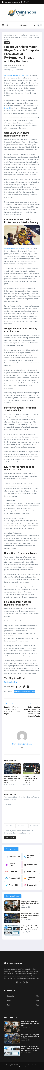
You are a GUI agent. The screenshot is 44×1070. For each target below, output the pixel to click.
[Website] (22, 748)
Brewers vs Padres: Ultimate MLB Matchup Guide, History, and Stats (30, 915)
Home (6, 35)
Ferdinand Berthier (10, 682)
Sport (11, 35)
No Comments (11, 67)
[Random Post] (7, 25)
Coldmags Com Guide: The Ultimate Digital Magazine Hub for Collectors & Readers (30, 928)
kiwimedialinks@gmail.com (15, 65)
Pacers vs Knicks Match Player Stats (16, 75)
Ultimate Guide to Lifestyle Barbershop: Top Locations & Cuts (30, 903)
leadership (7, 108)
